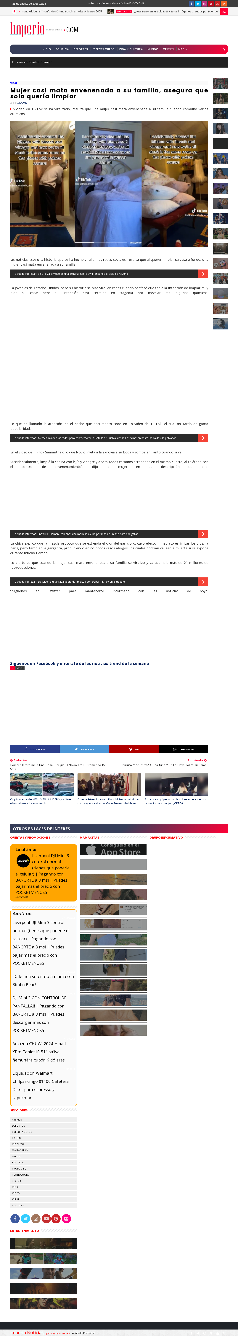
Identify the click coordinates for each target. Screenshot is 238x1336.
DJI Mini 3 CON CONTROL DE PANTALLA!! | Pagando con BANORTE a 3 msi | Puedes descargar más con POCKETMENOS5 (39, 1014)
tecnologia (20, 1174)
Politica (62, 49)
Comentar (186, 749)
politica (18, 1162)
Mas (181, 49)
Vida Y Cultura (131, 49)
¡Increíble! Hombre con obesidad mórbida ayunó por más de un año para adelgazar (88, 534)
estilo (16, 1138)
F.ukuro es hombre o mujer (32, 62)
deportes (18, 1125)
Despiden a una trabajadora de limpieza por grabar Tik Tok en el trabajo (81, 581)
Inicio (46, 49)
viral (14, 83)
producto (19, 1168)
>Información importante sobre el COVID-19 (101, 3)
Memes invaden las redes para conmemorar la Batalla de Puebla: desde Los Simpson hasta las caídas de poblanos (107, 438)
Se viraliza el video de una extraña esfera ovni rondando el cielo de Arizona (83, 273)
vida (15, 1187)
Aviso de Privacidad (83, 1333)
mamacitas (20, 1150)
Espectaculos (103, 49)
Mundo (152, 49)
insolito (18, 1144)
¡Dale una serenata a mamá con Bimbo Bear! (43, 980)
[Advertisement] (159, 30)
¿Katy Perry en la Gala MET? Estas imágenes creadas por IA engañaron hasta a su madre (159, 11)
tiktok (16, 1181)
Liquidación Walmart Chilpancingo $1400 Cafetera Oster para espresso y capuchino (40, 1085)
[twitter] (198, 3)
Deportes (80, 49)
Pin (137, 749)
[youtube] (217, 3)
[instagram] (204, 3)
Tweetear (87, 749)
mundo (17, 1156)
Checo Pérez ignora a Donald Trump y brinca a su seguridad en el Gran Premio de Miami (108, 801)
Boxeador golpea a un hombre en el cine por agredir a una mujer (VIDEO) (175, 801)
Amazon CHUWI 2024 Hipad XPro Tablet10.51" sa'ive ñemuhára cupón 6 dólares (39, 1052)
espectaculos (92, 11)
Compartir (37, 749)
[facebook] (191, 3)
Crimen (168, 49)
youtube (18, 1205)
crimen (17, 1119)
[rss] (224, 3)
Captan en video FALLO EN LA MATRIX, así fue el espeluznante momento (40, 801)
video (16, 1193)
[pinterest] (211, 3)
